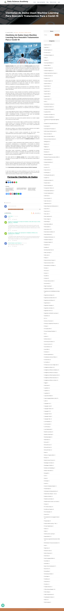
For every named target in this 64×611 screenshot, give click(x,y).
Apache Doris (47, 88)
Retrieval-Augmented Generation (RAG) (52, 538)
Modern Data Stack (48, 470)
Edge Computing (47, 286)
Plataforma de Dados (48, 498)
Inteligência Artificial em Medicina (51, 369)
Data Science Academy (17, 1)
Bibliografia (46, 141)
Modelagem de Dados (48, 462)
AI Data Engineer (47, 49)
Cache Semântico (47, 159)
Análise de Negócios (48, 70)
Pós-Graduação (47, 511)
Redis (45, 531)
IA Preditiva (46, 362)
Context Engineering (48, 193)
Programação (47, 520)
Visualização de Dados (48, 597)
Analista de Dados (47, 75)
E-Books (46, 278)
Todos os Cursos (53, 2)
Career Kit (46, 164)
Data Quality (46, 226)
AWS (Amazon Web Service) (49, 131)
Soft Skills (46, 563)
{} (21, 209)
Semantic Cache (47, 550)
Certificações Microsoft (48, 175)
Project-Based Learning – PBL (50, 523)
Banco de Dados (47, 133)
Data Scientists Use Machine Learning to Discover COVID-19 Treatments (22, 167)
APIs (45, 101)
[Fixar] (13, 209)
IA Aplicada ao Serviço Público (50, 357)
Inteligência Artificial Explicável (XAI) (51, 375)
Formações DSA (47, 328)
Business (46, 151)
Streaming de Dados (48, 573)
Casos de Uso (47, 169)
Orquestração (47, 488)
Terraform (46, 584)
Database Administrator (49, 237)
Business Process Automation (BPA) (51, 157)
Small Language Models (49, 558)
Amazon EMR (47, 65)
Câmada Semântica (48, 162)
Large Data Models (48, 395)
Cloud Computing (47, 185)
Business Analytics (48, 154)
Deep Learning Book (41, 2)
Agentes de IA (47, 44)
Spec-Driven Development (49, 566)
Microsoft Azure (47, 444)
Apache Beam (47, 86)
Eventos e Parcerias (48, 320)
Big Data (46, 144)
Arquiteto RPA (47, 111)
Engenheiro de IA (47, 310)
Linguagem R (46, 411)
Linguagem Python (48, 408)
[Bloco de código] (18, 209)
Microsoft (46, 442)
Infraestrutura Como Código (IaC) (51, 364)
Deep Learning (47, 252)
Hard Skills (46, 349)
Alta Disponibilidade (48, 62)
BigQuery (46, 146)
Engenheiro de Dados (48, 308)
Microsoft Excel (47, 447)
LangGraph (46, 393)
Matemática (46, 439)
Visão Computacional (48, 594)
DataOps (46, 247)
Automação (46, 126)
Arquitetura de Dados (48, 114)
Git (45, 333)
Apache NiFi (46, 96)
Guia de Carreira (47, 344)
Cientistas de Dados (10, 65)
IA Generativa (47, 359)
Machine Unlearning (48, 434)
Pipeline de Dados (47, 496)
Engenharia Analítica (48, 288)
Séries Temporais (47, 553)
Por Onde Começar (48, 506)
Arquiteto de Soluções (48, 109)
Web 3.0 (45, 599)
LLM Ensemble (47, 424)
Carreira (16, 32)
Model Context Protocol (49, 460)
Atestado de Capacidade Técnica (50, 123)
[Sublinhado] (11, 209)
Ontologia (46, 480)
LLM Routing (46, 426)
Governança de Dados (48, 341)
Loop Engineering (47, 429)
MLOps (45, 457)
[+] (22, 209)
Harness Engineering (48, 354)
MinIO (45, 452)
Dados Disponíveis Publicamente (50, 206)
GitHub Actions (47, 338)
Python (45, 528)
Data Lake (46, 213)
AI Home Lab (46, 52)
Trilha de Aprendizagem (49, 589)
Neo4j (45, 478)
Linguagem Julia (47, 406)
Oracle (45, 483)
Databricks (46, 244)
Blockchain (46, 149)
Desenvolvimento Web (48, 262)
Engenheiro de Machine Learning (50, 313)
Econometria (46, 283)
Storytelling (46, 571)
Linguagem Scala (47, 416)
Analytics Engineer (48, 80)
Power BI (46, 514)
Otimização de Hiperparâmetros (50, 491)
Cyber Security (47, 200)
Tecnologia (46, 576)
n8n (45, 475)
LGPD (45, 400)
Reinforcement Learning (49, 533)
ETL (45, 318)
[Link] (20, 209)
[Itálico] (10, 209)
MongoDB (46, 473)
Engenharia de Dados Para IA (50, 297)
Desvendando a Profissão (49, 265)
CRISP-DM (46, 195)
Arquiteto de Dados (48, 106)
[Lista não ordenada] (15, 209)
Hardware (46, 351)
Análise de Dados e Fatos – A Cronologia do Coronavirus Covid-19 (19, 71)
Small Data (46, 555)
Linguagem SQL (47, 418)
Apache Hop (46, 91)
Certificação (46, 172)
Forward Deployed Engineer (49, 331)
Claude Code (46, 182)
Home (34, 2)
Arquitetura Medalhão (48, 117)
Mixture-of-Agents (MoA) (49, 455)
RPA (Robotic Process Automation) (51, 542)
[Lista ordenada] (14, 209)
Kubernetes (46, 385)
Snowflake (46, 560)
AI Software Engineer (48, 55)
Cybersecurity (47, 203)
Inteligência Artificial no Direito (50, 380)
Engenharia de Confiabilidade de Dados (52, 291)
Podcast (46, 504)
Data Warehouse (47, 234)
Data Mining (46, 221)
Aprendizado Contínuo (48, 104)
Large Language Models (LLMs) (50, 398)
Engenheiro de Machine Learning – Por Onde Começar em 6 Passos (32, 189)
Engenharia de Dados (48, 295)
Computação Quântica (48, 190)
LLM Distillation (47, 421)
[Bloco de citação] (17, 209)
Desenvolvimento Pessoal (49, 260)
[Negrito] (8, 209)
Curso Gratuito (47, 198)
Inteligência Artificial (29, 138)
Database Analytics (48, 239)
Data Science (21, 32)
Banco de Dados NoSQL (49, 136)
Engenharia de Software (49, 300)
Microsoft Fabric (47, 449)
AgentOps (46, 47)
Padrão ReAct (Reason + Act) (50, 493)
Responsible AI (47, 536)
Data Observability (48, 224)
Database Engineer (48, 242)
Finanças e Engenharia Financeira (50, 323)
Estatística (46, 315)
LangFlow (46, 390)
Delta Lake (46, 255)
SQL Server (46, 568)
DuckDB (46, 275)
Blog (47, 2)
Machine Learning (27, 32)
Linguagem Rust (47, 413)
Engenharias (46, 302)
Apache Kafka (47, 93)
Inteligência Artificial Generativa (50, 377)
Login (59, 2)
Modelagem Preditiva (48, 465)
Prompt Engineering (48, 526)
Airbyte (45, 60)
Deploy (45, 257)
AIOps (45, 57)
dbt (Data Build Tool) (48, 249)
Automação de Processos (49, 128)
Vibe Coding (46, 591)
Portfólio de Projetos (48, 509)
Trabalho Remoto (47, 586)
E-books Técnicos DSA (48, 280)
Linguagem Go (47, 403)
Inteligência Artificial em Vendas (50, 372)
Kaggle (45, 382)
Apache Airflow (47, 83)
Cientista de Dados (48, 180)
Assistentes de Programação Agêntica (51, 119)
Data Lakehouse (47, 216)
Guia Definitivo (47, 346)
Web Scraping (47, 602)
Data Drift (46, 208)
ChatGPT (46, 177)
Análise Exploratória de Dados (50, 73)
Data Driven (46, 211)
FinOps (45, 326)
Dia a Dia (46, 270)
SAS (45, 545)
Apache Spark (47, 98)
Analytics (46, 78)
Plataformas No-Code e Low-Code (51, 501)
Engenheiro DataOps (48, 305)
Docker (45, 273)
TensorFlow (46, 581)
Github (45, 336)
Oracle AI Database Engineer (49, 486)
